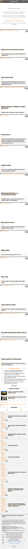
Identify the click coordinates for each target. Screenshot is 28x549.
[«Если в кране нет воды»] (14, 294)
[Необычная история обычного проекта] (14, 39)
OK (14, 546)
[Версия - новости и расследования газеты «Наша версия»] (4, 2)
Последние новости (14, 368)
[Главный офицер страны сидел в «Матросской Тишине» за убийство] (4, 457)
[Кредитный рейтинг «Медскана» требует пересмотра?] (14, 96)
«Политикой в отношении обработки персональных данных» (14, 542)
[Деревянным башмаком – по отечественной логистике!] (14, 182)
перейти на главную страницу (16, 20)
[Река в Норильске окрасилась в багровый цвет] (4, 426)
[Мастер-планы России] (14, 212)
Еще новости (14, 385)
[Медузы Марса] (14, 239)
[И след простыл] (14, 124)
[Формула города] (14, 154)
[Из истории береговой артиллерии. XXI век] (14, 322)
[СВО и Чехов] (14, 266)
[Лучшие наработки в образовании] (14, 348)
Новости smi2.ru (3, 402)
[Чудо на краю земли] (14, 67)
